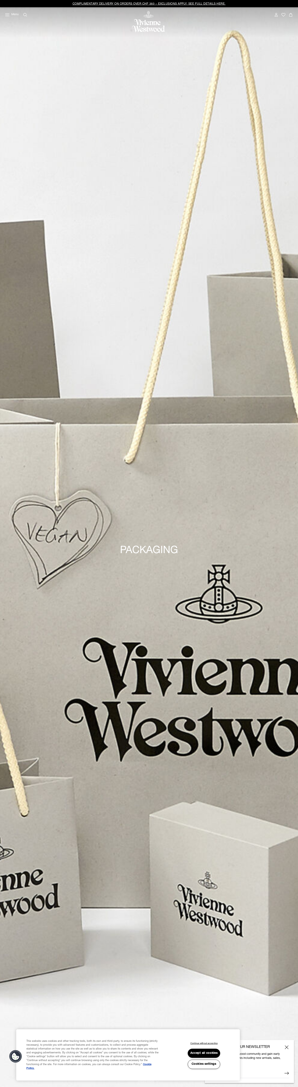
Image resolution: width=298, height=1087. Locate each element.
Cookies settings (204, 1064)
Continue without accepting (204, 1043)
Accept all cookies (204, 1053)
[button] (15, 1056)
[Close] (286, 1047)
